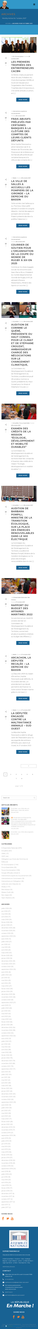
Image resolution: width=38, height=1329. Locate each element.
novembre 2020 (6, 1097)
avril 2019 (4, 1149)
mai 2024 (4, 980)
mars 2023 (5, 1019)
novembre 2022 (6, 1030)
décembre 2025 (6, 928)
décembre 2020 (6, 1094)
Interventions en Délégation (11, 881)
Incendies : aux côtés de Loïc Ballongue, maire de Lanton (20, 809)
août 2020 (4, 1105)
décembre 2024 (6, 961)
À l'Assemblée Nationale (20, 597)
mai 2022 (4, 1047)
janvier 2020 (5, 1124)
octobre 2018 (6, 1166)
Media (14, 178)
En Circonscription (18, 56)
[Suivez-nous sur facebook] (3, 1218)
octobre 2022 (6, 1033)
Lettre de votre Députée (9, 884)
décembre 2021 (6, 1061)
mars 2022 (5, 1052)
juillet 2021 (4, 1074)
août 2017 (4, 1205)
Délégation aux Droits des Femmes (13, 859)
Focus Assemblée (24, 423)
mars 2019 (4, 1152)
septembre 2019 (7, 1135)
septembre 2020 (7, 1102)
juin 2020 (4, 1110)
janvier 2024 (5, 991)
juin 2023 (4, 1011)
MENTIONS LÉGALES (9, 1266)
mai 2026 (4, 914)
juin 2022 (4, 1044)
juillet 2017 (5, 1207)
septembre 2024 (7, 969)
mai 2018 (4, 1180)
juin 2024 (4, 978)
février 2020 (5, 1121)
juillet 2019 (5, 1141)
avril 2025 (4, 950)
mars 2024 (5, 986)
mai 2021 (4, 1080)
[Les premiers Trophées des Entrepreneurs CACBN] (19, 45)
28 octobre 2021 (20, 115)
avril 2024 (4, 983)
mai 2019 (4, 1146)
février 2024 (5, 989)
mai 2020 (4, 1113)
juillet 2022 (5, 1041)
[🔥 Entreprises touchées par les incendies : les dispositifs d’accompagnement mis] (5, 821)
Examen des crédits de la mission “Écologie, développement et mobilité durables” (23, 437)
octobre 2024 (6, 966)
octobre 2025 (5, 933)
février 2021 (5, 1088)
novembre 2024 (6, 964)
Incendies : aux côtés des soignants (22, 832)
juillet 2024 (5, 975)
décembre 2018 (6, 1160)
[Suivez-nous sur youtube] (12, 1218)
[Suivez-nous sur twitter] (7, 1218)
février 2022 (5, 1055)
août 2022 (4, 1038)
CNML (3, 853)
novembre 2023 (6, 997)
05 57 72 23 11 (8, 1292)
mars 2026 (5, 919)
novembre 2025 (6, 930)
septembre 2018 (7, 1169)
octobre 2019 (5, 1133)
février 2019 (5, 1155)
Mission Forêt (6, 892)
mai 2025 (4, 947)
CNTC (3, 856)
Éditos (3, 862)
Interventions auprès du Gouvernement (15, 876)
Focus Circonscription (8, 870)
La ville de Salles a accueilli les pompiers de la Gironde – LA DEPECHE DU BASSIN (22, 190)
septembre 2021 (7, 1069)
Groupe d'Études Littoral (9, 873)
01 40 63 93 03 (9, 1279)
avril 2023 (4, 1016)
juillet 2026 (5, 908)
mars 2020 (5, 1119)
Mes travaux (5, 889)
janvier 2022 (5, 1058)
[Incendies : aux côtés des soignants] (5, 835)
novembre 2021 (6, 1063)
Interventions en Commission (11, 878)
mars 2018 (5, 1185)
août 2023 (4, 1005)
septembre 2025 (7, 936)
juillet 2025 (5, 942)
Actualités (16, 321)
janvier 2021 (5, 1091)
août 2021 (4, 1072)
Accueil (8, 23)
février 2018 (5, 1188)
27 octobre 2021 (20, 602)
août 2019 (4, 1138)
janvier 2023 (5, 1025)
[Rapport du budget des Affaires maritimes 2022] (19, 586)
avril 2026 (4, 917)
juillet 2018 (5, 1174)
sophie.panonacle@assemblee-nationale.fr (17, 1282)
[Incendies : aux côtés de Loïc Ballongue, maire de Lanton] (5, 811)
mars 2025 (4, 953)
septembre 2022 (7, 1036)
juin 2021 (4, 1077)
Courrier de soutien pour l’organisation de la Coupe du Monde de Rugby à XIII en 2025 (22, 254)
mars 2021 (4, 1085)
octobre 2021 (5, 1066)
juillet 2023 (5, 1008)
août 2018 (4, 1171)
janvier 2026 (5, 925)
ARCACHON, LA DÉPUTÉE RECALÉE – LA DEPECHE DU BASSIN (21, 663)
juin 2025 (4, 944)
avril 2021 (4, 1083)
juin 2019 (4, 1144)
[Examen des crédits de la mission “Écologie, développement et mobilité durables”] (19, 411)
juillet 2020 (5, 1108)
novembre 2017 (6, 1196)
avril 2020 (4, 1116)
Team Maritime (6, 898)
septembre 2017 (7, 1202)
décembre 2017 (6, 1193)
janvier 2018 (5, 1191)
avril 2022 (4, 1049)
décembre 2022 (6, 1027)
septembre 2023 (7, 1002)
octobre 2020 (6, 1099)
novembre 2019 (6, 1130)
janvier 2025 (5, 958)
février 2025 (5, 955)
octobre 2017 (5, 1199)
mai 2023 (4, 1013)
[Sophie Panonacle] (4, 4)
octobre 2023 (6, 1000)
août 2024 (4, 972)
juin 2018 (4, 1177)
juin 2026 (4, 911)
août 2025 (4, 939)
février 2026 (5, 922)
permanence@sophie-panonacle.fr (15, 1295)
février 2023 (5, 1022)
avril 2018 (4, 1182)
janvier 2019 (5, 1157)
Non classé (5, 895)
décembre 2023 (6, 994)
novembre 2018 (6, 1163)
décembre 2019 (6, 1127)
